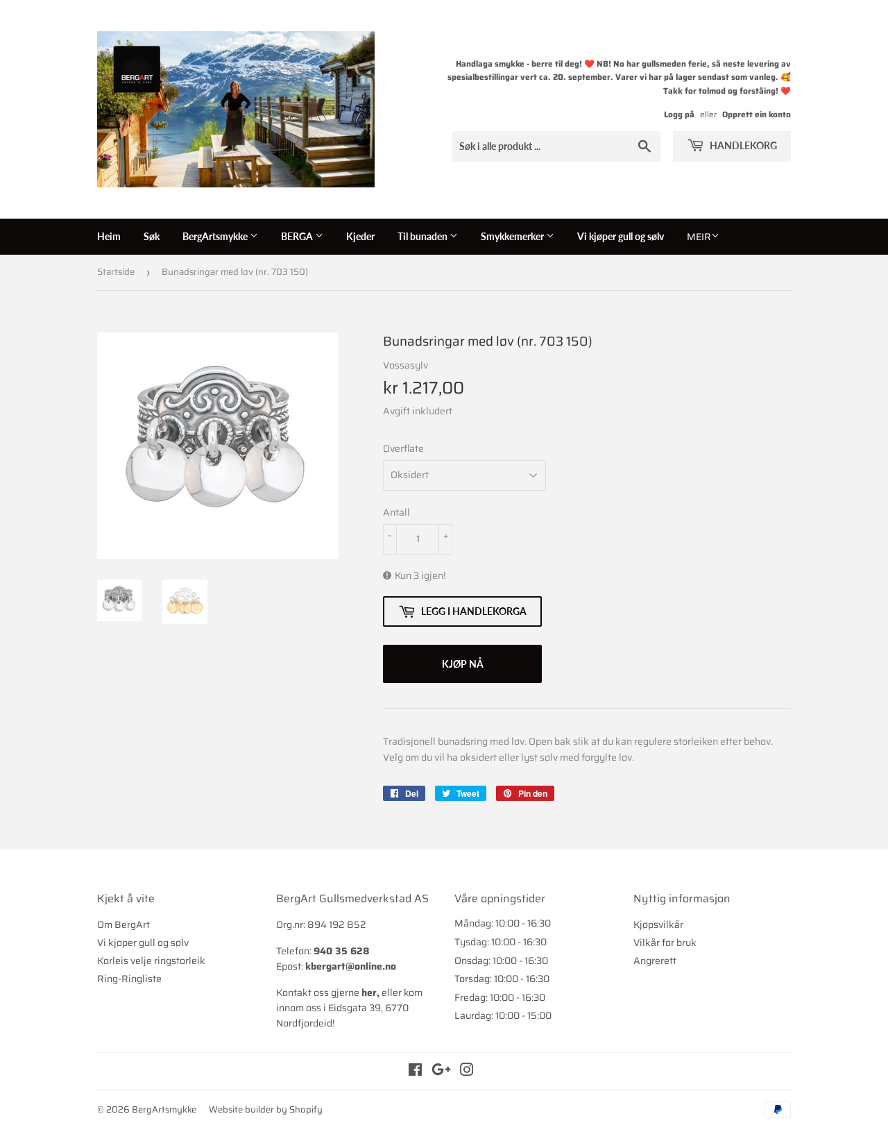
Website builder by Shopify (266, 1109)
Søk (152, 236)
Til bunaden (424, 236)
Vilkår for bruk (665, 942)
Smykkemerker (513, 236)
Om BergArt (123, 924)
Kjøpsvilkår (658, 924)
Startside (116, 271)
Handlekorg (742, 145)
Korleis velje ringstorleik (151, 960)
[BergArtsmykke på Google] (441, 1071)
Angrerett (654, 960)
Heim (109, 236)
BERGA (298, 236)
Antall (396, 512)
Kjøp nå (463, 664)
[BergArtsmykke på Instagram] (467, 1071)
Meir (699, 236)
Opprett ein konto (756, 114)
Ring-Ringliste (129, 978)
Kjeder (360, 236)
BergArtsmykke (216, 236)
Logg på (679, 114)
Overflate (403, 448)
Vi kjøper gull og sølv (620, 236)
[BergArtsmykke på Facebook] (415, 1071)
